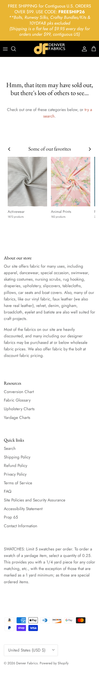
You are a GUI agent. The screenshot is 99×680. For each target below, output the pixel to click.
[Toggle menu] (5, 48)
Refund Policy (15, 465)
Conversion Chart (19, 392)
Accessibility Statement (23, 509)
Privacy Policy (15, 474)
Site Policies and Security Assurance (34, 500)
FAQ (7, 491)
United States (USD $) (26, 650)
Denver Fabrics (27, 663)
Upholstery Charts (19, 409)
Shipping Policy (17, 457)
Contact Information (20, 526)
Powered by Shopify (54, 663)
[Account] (83, 48)
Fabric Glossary (17, 400)
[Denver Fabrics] (49, 48)
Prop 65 (11, 517)
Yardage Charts (17, 417)
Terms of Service (18, 483)
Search (10, 448)
